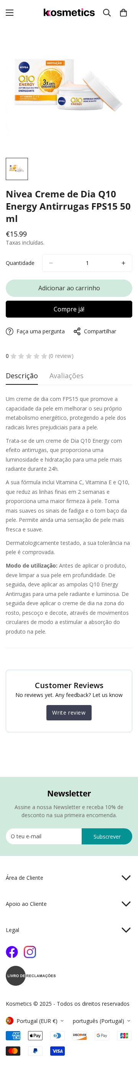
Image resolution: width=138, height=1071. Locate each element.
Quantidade (20, 263)
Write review (68, 712)
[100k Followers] (30, 952)
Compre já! (69, 309)
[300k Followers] (12, 952)
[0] (123, 13)
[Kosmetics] (69, 13)
